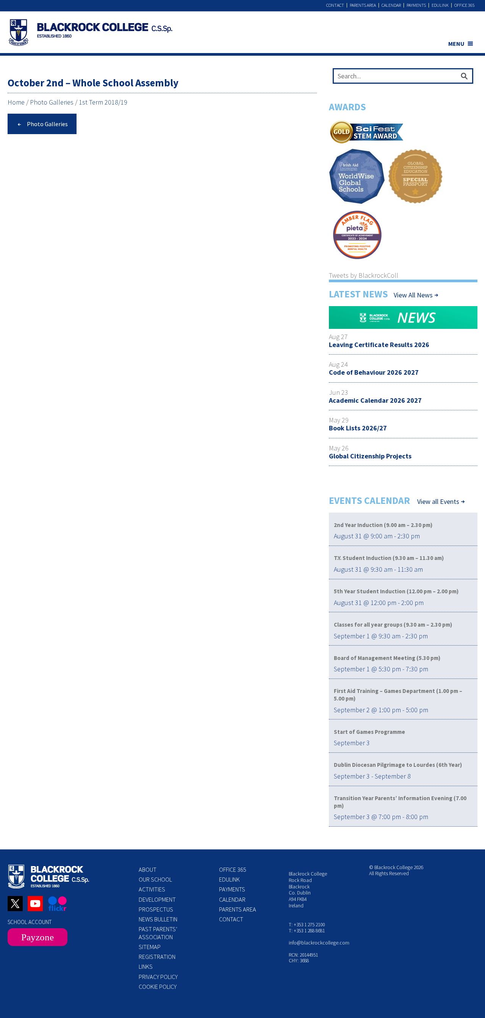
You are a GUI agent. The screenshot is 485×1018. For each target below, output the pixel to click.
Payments (416, 5)
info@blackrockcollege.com (319, 943)
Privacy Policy (158, 976)
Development (157, 899)
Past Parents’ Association (158, 932)
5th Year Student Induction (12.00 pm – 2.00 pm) (396, 591)
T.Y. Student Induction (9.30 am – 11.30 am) (389, 557)
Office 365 (464, 5)
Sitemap (150, 947)
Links (146, 966)
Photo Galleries (52, 102)
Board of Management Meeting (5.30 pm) (387, 657)
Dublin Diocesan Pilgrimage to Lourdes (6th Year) (398, 764)
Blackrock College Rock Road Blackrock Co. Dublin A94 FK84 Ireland (308, 890)
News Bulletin (158, 919)
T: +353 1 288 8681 (307, 930)
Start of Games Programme (369, 731)
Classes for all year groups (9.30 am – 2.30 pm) (393, 624)
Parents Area (363, 5)
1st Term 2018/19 (103, 102)
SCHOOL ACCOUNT (30, 922)
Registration (157, 956)
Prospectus (156, 909)
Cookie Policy (158, 986)
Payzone (37, 937)
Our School (155, 879)
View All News (413, 295)
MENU (456, 43)
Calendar (391, 5)
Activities (152, 889)
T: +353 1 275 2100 (307, 924)
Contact (335, 5)
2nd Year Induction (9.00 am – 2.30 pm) (383, 525)
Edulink (440, 5)
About (147, 869)
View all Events (438, 501)
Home (16, 102)
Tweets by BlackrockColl (363, 275)
